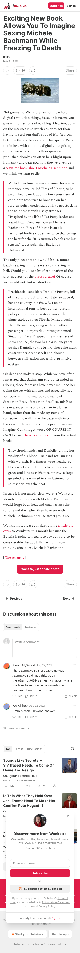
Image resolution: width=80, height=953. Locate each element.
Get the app (60, 934)
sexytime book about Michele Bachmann (36, 168)
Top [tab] (8, 749)
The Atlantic (14, 557)
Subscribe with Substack (43, 889)
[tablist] (21, 627)
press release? (44, 276)
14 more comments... (17, 728)
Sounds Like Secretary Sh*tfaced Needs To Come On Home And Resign (29, 765)
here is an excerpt (38, 435)
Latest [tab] (19, 749)
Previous (16, 598)
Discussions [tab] (34, 749)
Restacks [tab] (30, 627)
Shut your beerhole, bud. (20, 776)
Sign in (71, 6)
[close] (68, 815)
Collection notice (40, 924)
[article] (40, 773)
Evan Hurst (28, 780)
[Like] (7, 70)
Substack (20, 944)
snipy (6, 57)
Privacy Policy (47, 906)
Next (66, 598)
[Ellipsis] (74, 665)
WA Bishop (20, 705)
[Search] (73, 749)
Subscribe (56, 6)
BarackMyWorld (23, 665)
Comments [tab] (13, 627)
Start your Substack (29, 934)
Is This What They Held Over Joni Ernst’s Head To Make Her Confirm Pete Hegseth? (29, 801)
